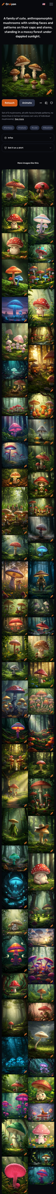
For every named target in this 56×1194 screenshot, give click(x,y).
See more (19, 119)
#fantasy (8, 128)
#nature (22, 128)
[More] (40, 103)
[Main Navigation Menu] (51, 4)
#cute (34, 128)
